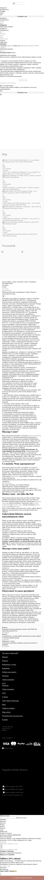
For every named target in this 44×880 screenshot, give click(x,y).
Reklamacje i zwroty (9, 665)
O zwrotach (5, 646)
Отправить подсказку (7, 851)
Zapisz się (3, 871)
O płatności (5, 639)
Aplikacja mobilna (8, 708)
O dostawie (5, 632)
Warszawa (3, 821)
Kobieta (2, 40)
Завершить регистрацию (8, 83)
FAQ (4, 683)
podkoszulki (5, 505)
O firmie (5, 697)
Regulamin (6, 668)
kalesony (15, 506)
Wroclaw (2, 828)
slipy (20, 505)
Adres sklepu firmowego (10, 701)
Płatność (5, 657)
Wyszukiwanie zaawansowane (12, 716)
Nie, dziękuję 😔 (11, 871)
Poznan (2, 825)
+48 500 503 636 (7, 727)
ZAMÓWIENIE (16, 835)
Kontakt (5, 720)
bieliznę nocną (6, 483)
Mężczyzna (3, 42)
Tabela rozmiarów (8, 680)
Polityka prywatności (9, 672)
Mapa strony (6, 712)
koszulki (35, 503)
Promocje (5, 676)
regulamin (10, 46)
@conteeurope (6, 290)
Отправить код (22, 16)
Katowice (3, 823)
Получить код (23, 80)
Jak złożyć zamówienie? (10, 653)
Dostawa (5, 661)
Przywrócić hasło (5, 52)
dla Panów (10, 283)
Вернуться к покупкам (7, 854)
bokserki (15, 505)
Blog (3, 704)
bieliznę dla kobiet (33, 436)
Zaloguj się (3, 25)
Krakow (2, 826)
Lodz (1, 830)
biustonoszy (14, 476)
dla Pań (4, 283)
